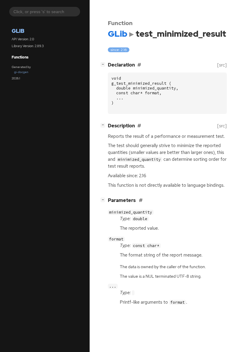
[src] (222, 65)
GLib (18, 31)
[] (104, 64)
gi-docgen (21, 72)
